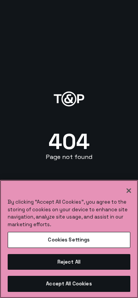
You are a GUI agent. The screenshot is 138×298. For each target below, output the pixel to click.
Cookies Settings (69, 239)
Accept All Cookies (69, 283)
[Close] (128, 190)
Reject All (69, 262)
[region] (69, 239)
